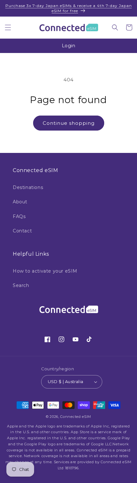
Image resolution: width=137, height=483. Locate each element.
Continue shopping (69, 123)
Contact (22, 231)
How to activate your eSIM (45, 271)
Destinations (28, 187)
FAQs (19, 216)
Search (21, 285)
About (20, 202)
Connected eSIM (75, 416)
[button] (8, 27)
